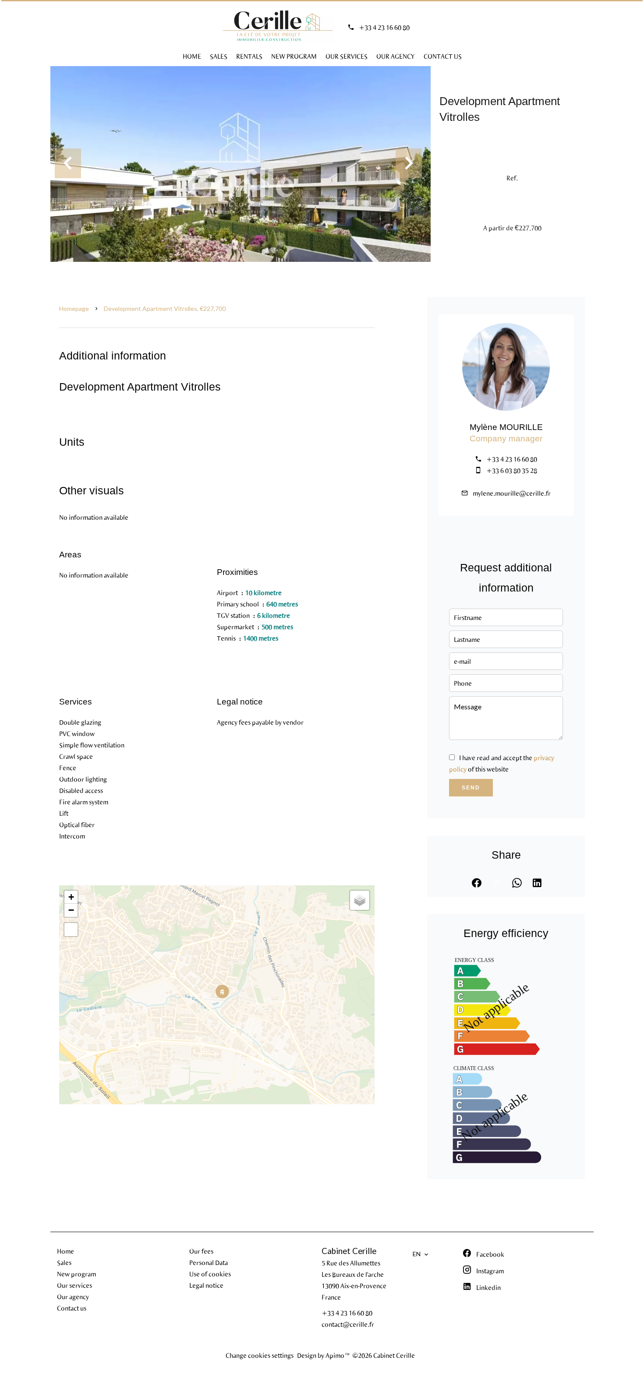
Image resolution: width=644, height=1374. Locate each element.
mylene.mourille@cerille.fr (512, 493)
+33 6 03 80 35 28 (511, 470)
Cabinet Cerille (349, 1251)
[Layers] (359, 900)
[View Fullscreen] (71, 929)
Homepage (74, 308)
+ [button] (71, 896)
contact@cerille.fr (348, 1324)
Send (471, 788)
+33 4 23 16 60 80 (384, 27)
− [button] (71, 910)
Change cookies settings (260, 1355)
